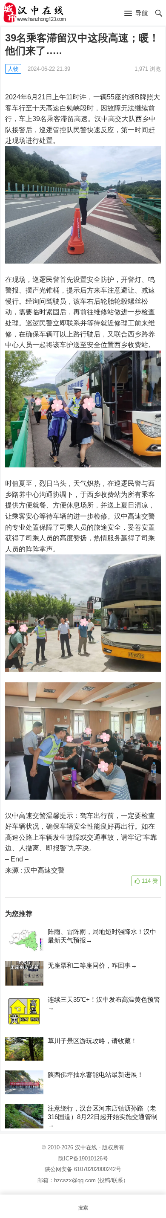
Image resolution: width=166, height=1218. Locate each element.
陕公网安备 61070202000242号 (83, 1169)
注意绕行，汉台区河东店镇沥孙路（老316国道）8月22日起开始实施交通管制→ (102, 1116)
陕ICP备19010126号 (83, 1158)
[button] (136, 13)
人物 (13, 69)
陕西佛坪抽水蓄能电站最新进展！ (95, 1074)
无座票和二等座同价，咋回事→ (92, 965)
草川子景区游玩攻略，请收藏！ (92, 1040)
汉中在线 (86, 1147)
